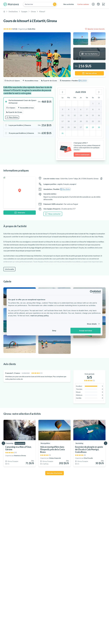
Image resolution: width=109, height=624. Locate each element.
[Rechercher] (54, 4)
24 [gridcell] (62, 127)
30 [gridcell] (99, 127)
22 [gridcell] (93, 121)
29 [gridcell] (93, 127)
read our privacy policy (39, 316)
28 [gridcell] (87, 127)
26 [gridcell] (75, 127)
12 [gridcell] (75, 115)
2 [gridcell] (98, 103)
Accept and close (85, 331)
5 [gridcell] (74, 109)
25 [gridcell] (69, 127)
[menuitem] (68, 4)
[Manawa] (11, 4)
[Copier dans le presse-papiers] (101, 178)
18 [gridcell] (69, 121)
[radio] (28, 109)
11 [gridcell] (69, 115)
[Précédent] (62, 91)
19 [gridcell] (75, 121)
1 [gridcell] (92, 103)
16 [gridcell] (99, 115)
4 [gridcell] (68, 109)
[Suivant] (99, 91)
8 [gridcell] (92, 109)
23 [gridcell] (99, 121)
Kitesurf (42, 11)
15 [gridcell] (93, 115)
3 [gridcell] (62, 109)
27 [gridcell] (81, 127)
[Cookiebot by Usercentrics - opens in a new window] (91, 291)
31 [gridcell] (62, 133)
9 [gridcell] (98, 109)
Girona (33, 11)
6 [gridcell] (80, 109)
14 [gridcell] (87, 115)
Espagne (24, 11)
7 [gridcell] (86, 109)
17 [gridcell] (62, 121)
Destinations (13, 11)
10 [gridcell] (62, 115)
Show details (92, 324)
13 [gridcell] (81, 115)
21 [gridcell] (87, 121)
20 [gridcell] (81, 121)
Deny (54, 331)
